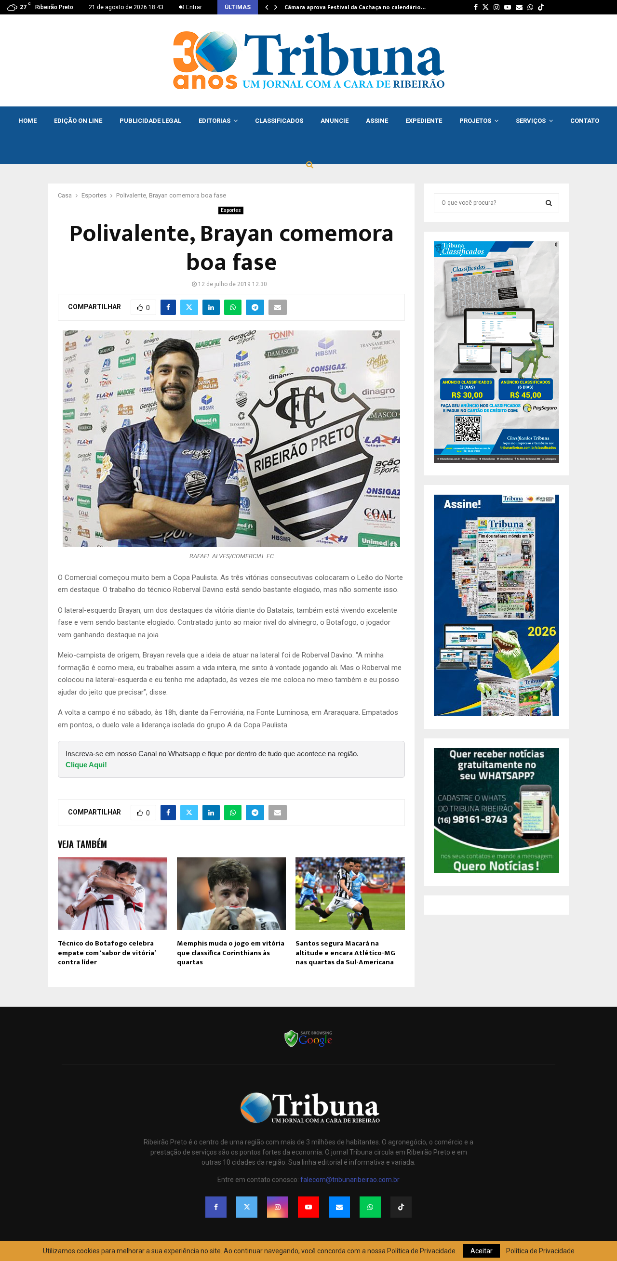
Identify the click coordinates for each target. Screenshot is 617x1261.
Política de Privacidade (540, 1251)
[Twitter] (246, 1207)
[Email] (339, 1207)
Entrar (193, 7)
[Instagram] (277, 1207)
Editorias (214, 120)
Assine (377, 120)
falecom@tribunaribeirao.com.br (350, 1179)
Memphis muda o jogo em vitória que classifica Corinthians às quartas (230, 952)
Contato (584, 120)
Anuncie (335, 120)
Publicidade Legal (150, 120)
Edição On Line (78, 120)
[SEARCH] (548, 202)
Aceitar (481, 1251)
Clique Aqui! (86, 765)
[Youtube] (308, 1207)
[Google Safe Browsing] (308, 1046)
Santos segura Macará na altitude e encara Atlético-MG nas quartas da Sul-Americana (345, 952)
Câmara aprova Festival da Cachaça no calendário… (355, 7)
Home (27, 120)
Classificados (279, 120)
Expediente (423, 120)
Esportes (231, 210)
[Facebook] (216, 1207)
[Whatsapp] (370, 1207)
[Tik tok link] (541, 7)
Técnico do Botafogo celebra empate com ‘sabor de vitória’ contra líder (107, 952)
